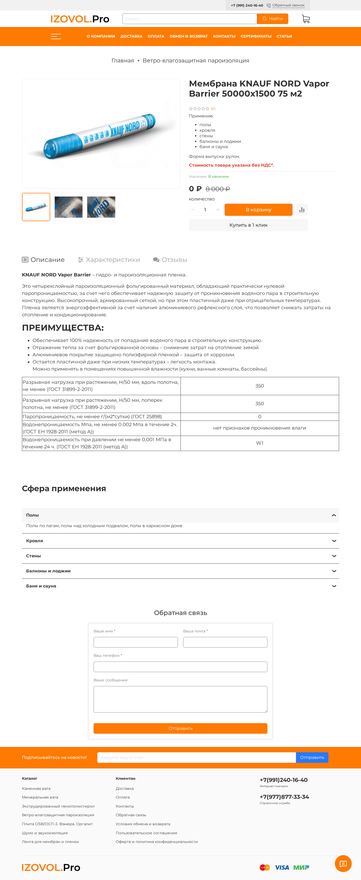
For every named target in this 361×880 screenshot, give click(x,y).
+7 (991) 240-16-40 (247, 5)
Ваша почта (195, 631)
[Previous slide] (30, 133)
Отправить (181, 728)
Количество (202, 199)
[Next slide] (172, 133)
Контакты (224, 36)
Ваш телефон (108, 655)
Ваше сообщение (111, 680)
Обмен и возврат (189, 36)
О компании (101, 36)
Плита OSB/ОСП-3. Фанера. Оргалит (57, 824)
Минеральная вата (40, 797)
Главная (123, 60)
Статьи (284, 36)
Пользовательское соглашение (146, 833)
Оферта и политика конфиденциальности (157, 841)
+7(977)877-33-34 (284, 797)
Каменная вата (36, 788)
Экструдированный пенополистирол (58, 806)
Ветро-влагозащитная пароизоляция (196, 60)
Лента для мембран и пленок (50, 841)
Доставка (131, 36)
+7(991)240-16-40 (284, 780)
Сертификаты (256, 36)
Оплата (156, 36)
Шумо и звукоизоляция (45, 833)
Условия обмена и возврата (143, 824)
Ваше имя (104, 631)
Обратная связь (131, 815)
